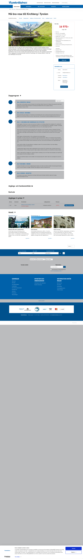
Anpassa (73, 552)
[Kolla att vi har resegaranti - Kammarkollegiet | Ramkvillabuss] (25, 309)
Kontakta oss (40, 2)
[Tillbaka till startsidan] (18, 2)
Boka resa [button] (64, 60)
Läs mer (27, 238)
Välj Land (35, 251)
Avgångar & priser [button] (49, 18)
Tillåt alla (73, 548)
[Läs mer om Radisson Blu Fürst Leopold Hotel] (18, 222)
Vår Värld (13, 282)
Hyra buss (14, 291)
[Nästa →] (50, 34)
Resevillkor (59, 284)
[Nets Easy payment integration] (53, 309)
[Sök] (74, 3)
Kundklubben (14, 286)
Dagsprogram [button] (26, 18)
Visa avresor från (50, 251)
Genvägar (15, 279)
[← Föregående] (10, 34)
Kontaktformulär (64, 86)
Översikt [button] (20, 18)
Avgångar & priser (16, 198)
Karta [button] (43, 18)
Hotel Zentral (34, 229)
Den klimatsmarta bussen (17, 287)
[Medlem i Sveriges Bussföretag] (37, 309)
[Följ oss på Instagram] (26, 267)
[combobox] (25, 253)
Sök (60, 253)
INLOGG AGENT (42, 300)
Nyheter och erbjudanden (39, 280)
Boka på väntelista (69, 205)
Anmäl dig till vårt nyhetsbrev (40, 283)
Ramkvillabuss (65, 75)
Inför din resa (47, 2)
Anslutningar (59, 286)
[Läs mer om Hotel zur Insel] (64, 222)
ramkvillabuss (65, 77)
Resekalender (64, 253)
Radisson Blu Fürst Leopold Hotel (16, 229)
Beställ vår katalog (38, 284)
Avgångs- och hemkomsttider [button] (35, 18)
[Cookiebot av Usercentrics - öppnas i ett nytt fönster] (7, 557)
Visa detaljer (17, 556)
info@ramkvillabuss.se (66, 72)
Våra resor (14, 281)
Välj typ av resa (22, 251)
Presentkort (14, 292)
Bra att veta (59, 283)
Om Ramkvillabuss (15, 284)
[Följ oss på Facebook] (23, 267)
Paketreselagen (60, 289)
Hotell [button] (55, 18)
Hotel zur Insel (57, 229)
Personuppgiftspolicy (61, 288)
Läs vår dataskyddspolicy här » (56, 270)
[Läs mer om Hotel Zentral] (41, 222)
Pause (50, 44)
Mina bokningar (55, 2)
